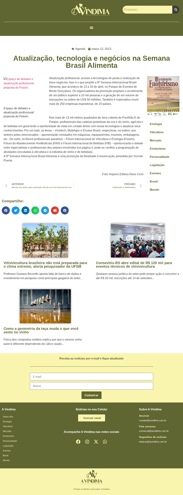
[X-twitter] (96, 441)
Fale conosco (147, 426)
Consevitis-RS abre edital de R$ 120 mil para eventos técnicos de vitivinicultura (134, 264)
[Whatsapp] (104, 441)
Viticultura (157, 132)
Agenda (80, 48)
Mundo (154, 189)
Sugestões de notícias (152, 437)
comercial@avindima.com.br (154, 431)
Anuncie (144, 415)
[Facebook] (78, 441)
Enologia (156, 124)
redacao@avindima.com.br (153, 441)
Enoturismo (158, 148)
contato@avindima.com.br (152, 420)
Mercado (156, 140)
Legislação (157, 165)
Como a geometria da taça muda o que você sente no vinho (41, 330)
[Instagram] (87, 441)
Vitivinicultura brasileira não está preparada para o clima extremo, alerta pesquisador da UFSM (45, 264)
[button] (92, 28)
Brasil (154, 181)
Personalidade (159, 156)
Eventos (155, 173)
